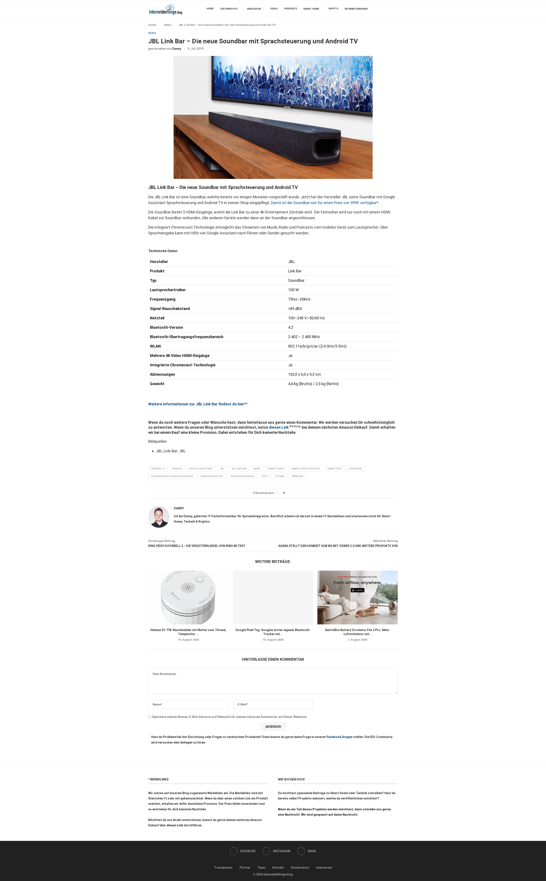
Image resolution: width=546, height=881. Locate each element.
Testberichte (228, 8)
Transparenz (223, 867)
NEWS (257, 468)
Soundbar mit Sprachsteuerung (172, 476)
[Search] (396, 8)
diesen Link (279, 427)
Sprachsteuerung (242, 476)
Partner (245, 867)
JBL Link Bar (239, 468)
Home (210, 8)
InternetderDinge (356, 8)
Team (261, 867)
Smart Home (311, 8)
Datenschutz (300, 867)
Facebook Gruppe (340, 737)
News (167, 24)
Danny (176, 48)
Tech (264, 476)
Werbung (297, 476)
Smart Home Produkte (305, 468)
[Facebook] (385, 8)
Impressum (324, 867)
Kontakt (278, 867)
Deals (274, 8)
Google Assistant (201, 468)
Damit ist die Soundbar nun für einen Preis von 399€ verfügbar (324, 202)
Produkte (290, 8)
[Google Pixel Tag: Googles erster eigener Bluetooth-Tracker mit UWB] (273, 597)
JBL (222, 468)
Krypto (333, 8)
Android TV (158, 468)
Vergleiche (254, 8)
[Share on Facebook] (289, 493)
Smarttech (334, 468)
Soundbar (355, 468)
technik (280, 476)
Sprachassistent (211, 476)
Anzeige (177, 468)
